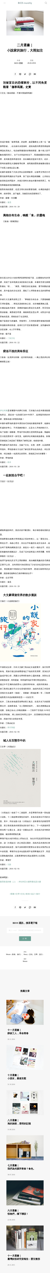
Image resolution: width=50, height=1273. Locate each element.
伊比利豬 (4, 411)
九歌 (9, 864)
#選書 (12, 894)
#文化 (22, 894)
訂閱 (25, 938)
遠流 (9, 202)
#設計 (32, 894)
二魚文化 (11, 338)
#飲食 (27, 894)
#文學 (17, 894)
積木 (9, 462)
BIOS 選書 (18, 63)
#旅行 (37, 894)
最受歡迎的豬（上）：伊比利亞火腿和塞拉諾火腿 (20, 882)
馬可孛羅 (11, 728)
